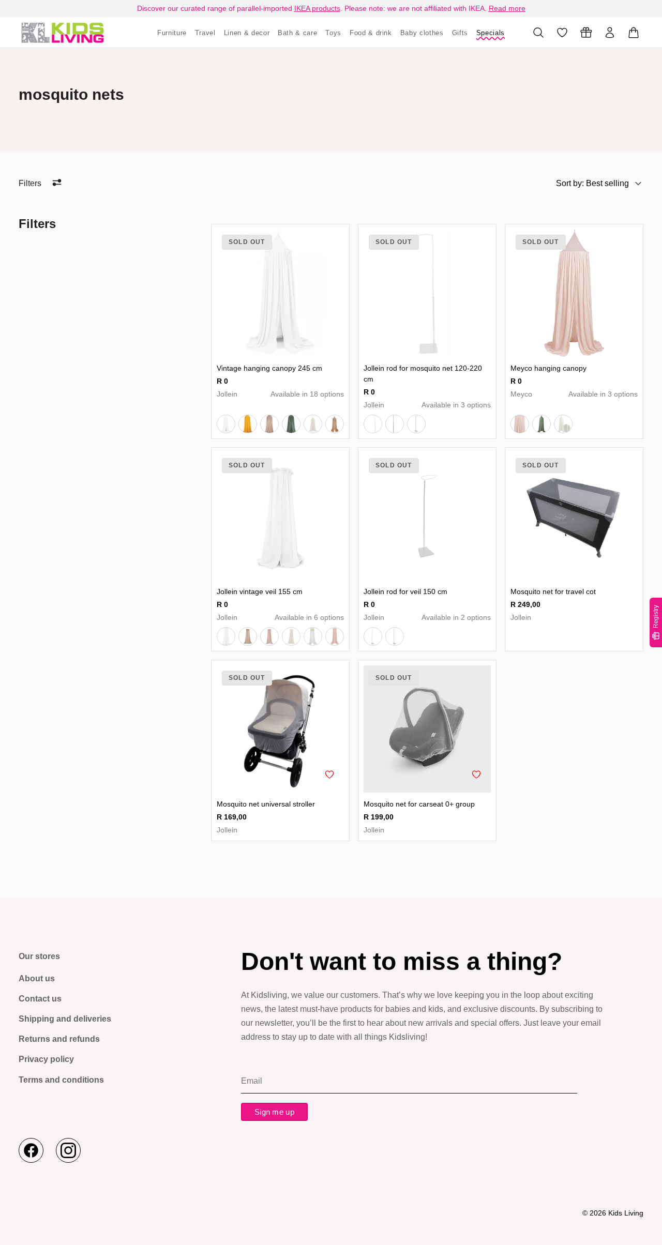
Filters (30, 183)
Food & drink (371, 33)
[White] (226, 424)
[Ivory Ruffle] (291, 636)
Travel (205, 33)
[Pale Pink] (269, 636)
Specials (490, 33)
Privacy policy (46, 1059)
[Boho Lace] (313, 636)
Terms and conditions (61, 1079)
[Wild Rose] (334, 636)
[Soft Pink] (519, 424)
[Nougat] (269, 424)
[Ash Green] (291, 424)
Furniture (172, 33)
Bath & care (297, 33)
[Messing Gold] (416, 424)
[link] (280, 293)
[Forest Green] (541, 424)
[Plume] (563, 424)
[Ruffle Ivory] (313, 424)
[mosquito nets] (63, 32)
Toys (333, 33)
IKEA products (317, 8)
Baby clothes (422, 33)
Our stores (39, 956)
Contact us (40, 998)
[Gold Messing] (394, 636)
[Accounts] (610, 32)
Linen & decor (246, 33)
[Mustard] (247, 424)
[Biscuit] (334, 424)
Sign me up (274, 1111)
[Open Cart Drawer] (633, 32)
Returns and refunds (59, 1039)
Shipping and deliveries (65, 1018)
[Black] (394, 424)
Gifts (460, 33)
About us (37, 978)
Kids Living (625, 1213)
